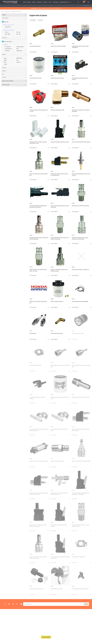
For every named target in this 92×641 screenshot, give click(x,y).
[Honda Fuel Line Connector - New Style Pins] (81, 256)
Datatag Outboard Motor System (57, 78)
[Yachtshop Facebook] (5, 604)
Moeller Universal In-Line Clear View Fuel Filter (39, 461)
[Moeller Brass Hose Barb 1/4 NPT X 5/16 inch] (81, 383)
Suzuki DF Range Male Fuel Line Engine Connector (37, 398)
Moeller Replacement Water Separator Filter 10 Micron (60, 398)
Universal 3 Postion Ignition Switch (36, 588)
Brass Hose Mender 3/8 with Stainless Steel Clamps (59, 430)
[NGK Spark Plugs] (39, 320)
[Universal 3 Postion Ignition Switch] (39, 575)
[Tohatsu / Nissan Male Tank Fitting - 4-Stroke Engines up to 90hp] (81, 511)
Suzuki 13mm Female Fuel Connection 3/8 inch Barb (39, 174)
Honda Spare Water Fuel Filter (35, 78)
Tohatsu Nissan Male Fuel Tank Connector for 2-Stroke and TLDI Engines (60, 238)
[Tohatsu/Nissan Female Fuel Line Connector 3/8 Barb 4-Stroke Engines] (39, 224)
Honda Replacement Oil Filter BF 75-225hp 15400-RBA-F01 (80, 47)
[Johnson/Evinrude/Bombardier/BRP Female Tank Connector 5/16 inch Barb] (81, 479)
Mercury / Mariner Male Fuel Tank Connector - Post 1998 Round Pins (59, 174)
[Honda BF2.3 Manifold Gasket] (39, 352)
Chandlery (39, 2)
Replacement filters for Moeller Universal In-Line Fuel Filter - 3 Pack (38, 142)
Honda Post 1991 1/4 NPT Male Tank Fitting (80, 205)
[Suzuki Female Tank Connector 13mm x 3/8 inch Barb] (81, 352)
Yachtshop (18, 62)
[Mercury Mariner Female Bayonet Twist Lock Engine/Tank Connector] (60, 479)
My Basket (30, 619)
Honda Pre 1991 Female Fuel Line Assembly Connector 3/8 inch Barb (38, 557)
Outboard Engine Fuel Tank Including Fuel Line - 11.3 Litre (39, 110)
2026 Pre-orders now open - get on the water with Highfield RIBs (46, 8)
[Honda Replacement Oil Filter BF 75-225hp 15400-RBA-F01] (81, 32)
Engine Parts (6, 21)
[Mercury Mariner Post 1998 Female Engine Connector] (60, 511)
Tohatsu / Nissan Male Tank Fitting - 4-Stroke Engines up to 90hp (80, 525)
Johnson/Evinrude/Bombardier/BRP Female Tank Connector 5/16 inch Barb (80, 493)
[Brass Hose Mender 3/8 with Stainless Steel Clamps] (60, 415)
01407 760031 (83, 617)
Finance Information (7, 621)
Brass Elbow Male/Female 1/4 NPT (57, 110)
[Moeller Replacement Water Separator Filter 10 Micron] (60, 383)
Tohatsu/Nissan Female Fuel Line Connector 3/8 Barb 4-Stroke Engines (39, 238)
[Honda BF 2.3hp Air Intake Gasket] (81, 543)
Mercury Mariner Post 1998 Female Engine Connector (59, 525)
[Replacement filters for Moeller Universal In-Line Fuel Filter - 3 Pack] (39, 128)
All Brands (30, 622)
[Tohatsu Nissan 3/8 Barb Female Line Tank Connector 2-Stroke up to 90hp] (81, 224)
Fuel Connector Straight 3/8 (35, 46)
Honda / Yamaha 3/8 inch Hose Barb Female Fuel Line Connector (60, 557)
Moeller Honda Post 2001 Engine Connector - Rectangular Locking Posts (38, 525)
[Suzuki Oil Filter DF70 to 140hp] (81, 320)
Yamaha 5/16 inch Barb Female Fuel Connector (60, 142)
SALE (70, 2)
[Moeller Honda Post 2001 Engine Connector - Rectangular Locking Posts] (39, 511)
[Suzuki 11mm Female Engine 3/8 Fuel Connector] (81, 128)
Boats (24, 2)
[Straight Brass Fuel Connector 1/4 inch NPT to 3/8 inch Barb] (81, 96)
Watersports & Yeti (64, 2)
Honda (5, 58)
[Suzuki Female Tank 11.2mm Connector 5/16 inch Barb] (60, 352)
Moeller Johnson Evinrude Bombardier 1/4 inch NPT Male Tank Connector (39, 493)
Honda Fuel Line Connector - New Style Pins (80, 269)
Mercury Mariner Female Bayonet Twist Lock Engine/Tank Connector (59, 493)
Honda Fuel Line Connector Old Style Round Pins (38, 302)
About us (30, 617)
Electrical (45, 2)
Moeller (5, 60)
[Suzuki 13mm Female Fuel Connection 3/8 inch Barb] (39, 160)
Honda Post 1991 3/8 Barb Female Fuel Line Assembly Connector (59, 270)
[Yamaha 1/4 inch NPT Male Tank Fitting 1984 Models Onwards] (81, 415)
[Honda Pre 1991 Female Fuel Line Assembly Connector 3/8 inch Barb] (39, 543)
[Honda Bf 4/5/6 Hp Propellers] (60, 575)
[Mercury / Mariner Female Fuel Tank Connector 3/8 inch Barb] (60, 192)
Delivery (4, 617)
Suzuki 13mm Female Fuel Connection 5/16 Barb (81, 461)
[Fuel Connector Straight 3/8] (39, 32)
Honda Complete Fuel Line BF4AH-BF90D (80, 301)
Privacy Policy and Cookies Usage (9, 626)
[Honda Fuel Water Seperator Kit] (60, 288)
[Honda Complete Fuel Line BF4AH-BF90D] (81, 288)
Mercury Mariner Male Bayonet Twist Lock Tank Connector (81, 174)
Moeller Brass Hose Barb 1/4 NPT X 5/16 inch (80, 397)
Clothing (34, 2)
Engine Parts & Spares (8, 41)
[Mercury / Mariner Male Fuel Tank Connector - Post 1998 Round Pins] (60, 160)
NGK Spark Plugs (33, 333)
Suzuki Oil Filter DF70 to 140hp (78, 333)
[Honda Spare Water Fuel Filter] (39, 64)
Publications (56, 2)
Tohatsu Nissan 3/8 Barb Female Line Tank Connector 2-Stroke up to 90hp (80, 238)
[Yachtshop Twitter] (9, 604)
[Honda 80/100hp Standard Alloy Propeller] (81, 575)
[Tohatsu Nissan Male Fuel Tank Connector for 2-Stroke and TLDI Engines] (60, 224)
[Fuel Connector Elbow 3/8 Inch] (60, 320)
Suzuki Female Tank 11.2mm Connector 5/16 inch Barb (60, 366)
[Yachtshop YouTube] (21, 604)
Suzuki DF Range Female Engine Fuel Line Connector (80, 78)
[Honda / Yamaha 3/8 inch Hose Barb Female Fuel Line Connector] (60, 543)
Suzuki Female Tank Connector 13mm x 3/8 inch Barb (81, 366)
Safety (50, 2)
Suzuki (5, 62)
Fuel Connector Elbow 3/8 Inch (57, 333)
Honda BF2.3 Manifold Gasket (35, 365)
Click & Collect (6, 619)
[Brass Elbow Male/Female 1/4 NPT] (60, 96)
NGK (17, 60)
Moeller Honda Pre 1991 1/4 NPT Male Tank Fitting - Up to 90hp (38, 270)
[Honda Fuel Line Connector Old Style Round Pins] (39, 288)
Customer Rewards (32, 621)
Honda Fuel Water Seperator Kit (57, 301)
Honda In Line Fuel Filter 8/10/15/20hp (58, 46)
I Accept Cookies (46, 637)
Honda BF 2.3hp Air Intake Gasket (78, 556)
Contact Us (88, 5)
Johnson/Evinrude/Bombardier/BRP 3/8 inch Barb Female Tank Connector (38, 206)
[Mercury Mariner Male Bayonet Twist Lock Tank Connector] (81, 160)
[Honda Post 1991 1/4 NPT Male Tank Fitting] (81, 192)
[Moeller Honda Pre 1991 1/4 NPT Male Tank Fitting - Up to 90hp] (39, 256)
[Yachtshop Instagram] (13, 604)
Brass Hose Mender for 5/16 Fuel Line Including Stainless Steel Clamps (39, 430)
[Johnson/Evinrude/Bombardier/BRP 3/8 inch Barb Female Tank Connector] (39, 192)
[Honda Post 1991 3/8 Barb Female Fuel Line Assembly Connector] (60, 256)
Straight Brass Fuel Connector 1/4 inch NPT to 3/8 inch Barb (81, 110)
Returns (4, 622)
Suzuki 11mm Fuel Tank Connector (57, 461)
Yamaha (5, 64)
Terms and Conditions (7, 624)
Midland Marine (19, 58)
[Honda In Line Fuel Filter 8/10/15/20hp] (60, 32)
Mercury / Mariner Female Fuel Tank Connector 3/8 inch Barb (60, 206)
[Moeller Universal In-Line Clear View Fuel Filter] (39, 447)
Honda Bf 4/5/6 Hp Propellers (56, 588)
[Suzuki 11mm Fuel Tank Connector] (60, 447)
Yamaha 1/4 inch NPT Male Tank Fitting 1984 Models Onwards (80, 430)
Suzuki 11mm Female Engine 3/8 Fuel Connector (81, 142)
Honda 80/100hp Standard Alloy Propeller (80, 588)
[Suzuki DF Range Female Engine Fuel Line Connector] (81, 64)
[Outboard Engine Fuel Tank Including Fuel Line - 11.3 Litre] (39, 96)
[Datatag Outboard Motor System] (60, 64)
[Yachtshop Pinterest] (17, 604)
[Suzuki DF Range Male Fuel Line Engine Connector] (39, 383)
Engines (28, 2)
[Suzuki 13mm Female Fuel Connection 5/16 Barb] (81, 447)
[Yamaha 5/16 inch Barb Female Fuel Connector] (60, 128)
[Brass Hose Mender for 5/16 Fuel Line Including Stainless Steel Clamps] (39, 415)
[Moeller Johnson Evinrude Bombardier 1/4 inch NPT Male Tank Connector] (39, 479)
